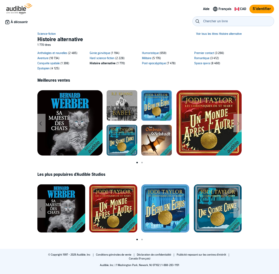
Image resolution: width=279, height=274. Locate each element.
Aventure (42, 58)
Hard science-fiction (102, 58)
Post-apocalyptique (154, 63)
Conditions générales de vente (114, 254)
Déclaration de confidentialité (154, 254)
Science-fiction (46, 34)
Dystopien (43, 68)
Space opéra (202, 63)
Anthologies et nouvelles (52, 53)
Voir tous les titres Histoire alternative (219, 34)
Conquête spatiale (48, 63)
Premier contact (204, 53)
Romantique (201, 58)
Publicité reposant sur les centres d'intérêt (202, 254)
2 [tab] (142, 163)
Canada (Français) (139, 258)
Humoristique (150, 53)
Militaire (146, 58)
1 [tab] (137, 163)
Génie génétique (100, 53)
